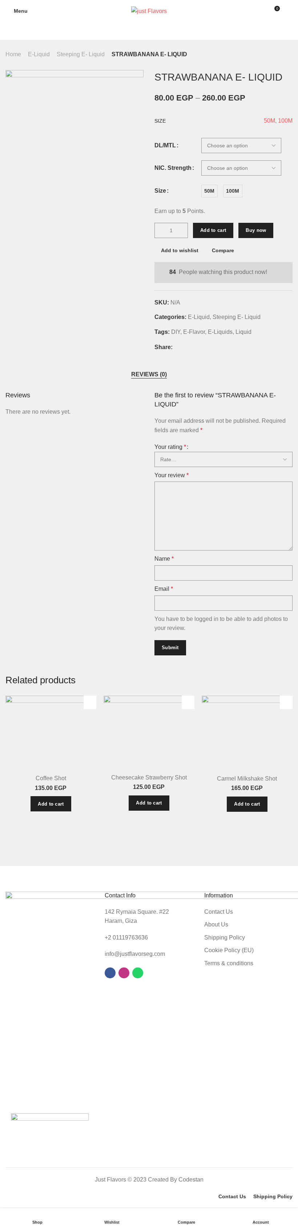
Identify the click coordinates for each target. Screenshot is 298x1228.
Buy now (256, 230)
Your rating (170, 447)
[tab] (149, 374)
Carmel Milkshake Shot (247, 778)
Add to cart (213, 230)
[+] (182, 230)
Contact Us (218, 912)
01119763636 (130, 937)
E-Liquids (220, 332)
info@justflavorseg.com (135, 954)
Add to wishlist (179, 250)
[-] (160, 230)
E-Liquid (39, 54)
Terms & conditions (228, 963)
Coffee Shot (51, 778)
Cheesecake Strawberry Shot (149, 777)
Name (164, 559)
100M (285, 121)
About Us (216, 924)
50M (269, 121)
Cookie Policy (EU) (229, 950)
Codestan (191, 1179)
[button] (51, 803)
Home (13, 54)
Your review (171, 475)
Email (163, 589)
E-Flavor (194, 332)
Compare (223, 250)
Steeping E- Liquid (81, 54)
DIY (175, 332)
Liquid (243, 332)
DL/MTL (165, 145)
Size (160, 191)
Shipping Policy (224, 937)
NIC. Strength (173, 168)
